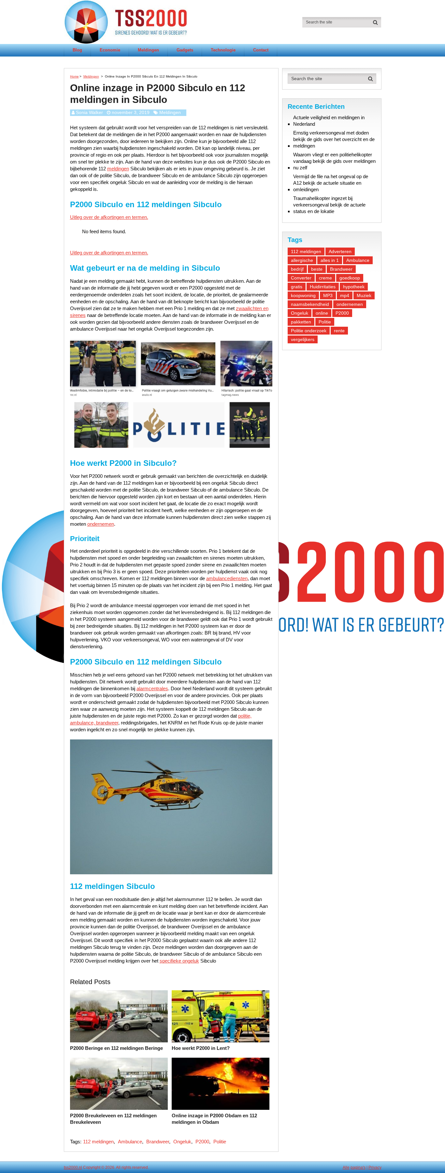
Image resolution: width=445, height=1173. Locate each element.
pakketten (301, 321)
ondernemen (100, 524)
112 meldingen (98, 1141)
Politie (219, 1141)
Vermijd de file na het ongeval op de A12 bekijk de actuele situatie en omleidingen (330, 183)
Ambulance (130, 1141)
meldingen (118, 168)
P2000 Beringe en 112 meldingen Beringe (116, 1048)
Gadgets (185, 50)
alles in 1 (330, 260)
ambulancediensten (227, 578)
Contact (260, 50)
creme (325, 277)
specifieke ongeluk (179, 961)
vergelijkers (302, 339)
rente (339, 330)
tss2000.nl (73, 1167)
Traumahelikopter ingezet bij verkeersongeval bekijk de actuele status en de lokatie (329, 204)
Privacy (374, 1167)
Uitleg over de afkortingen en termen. (109, 217)
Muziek (364, 295)
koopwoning (303, 295)
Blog (77, 50)
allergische (302, 260)
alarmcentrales (152, 688)
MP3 (328, 295)
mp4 (344, 295)
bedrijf (297, 269)
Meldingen (148, 50)
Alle (346, 1167)
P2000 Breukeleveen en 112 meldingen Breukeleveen (113, 1119)
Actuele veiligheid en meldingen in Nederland (329, 121)
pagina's (358, 1167)
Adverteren (340, 251)
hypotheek (354, 286)
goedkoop (349, 277)
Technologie (223, 50)
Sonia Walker (89, 112)
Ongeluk (182, 1141)
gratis (296, 286)
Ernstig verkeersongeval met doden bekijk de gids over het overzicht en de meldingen (334, 139)
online (322, 313)
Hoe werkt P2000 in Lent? (201, 1048)
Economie (110, 50)
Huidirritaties (323, 286)
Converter (301, 277)
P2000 (202, 1141)
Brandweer (157, 1141)
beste (317, 269)
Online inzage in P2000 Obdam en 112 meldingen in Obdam (214, 1119)
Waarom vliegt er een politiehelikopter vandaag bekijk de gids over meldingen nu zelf (334, 161)
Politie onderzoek (308, 330)
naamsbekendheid (310, 304)
